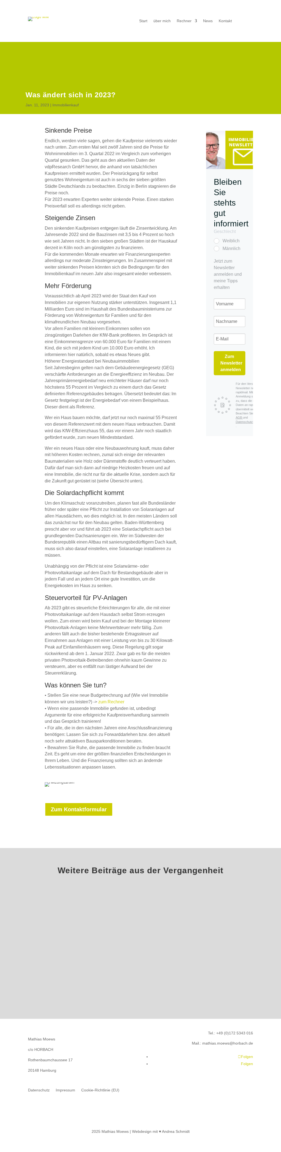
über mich (162, 21)
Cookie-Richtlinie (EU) (100, 1090)
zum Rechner (111, 701)
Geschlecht (225, 231)
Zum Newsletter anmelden (231, 363)
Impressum (65, 1090)
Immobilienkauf (65, 105)
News (208, 21)
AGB (239, 417)
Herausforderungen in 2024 (140, 922)
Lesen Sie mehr (140, 963)
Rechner (184, 21)
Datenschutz (39, 1090)
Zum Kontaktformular (79, 809)
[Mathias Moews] (229, 150)
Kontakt (225, 21)
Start (143, 21)
